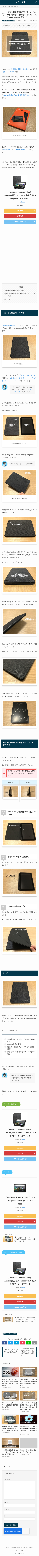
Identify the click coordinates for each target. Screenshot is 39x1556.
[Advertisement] (19, 257)
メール (6, 1509)
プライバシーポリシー (27, 1547)
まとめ (8, 299)
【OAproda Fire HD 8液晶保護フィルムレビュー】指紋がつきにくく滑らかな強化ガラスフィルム (25, 1319)
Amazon (20, 210)
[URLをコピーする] (34, 1342)
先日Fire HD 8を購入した (20, 69)
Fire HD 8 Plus (20, 150)
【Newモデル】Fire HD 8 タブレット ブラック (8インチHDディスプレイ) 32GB (20, 1201)
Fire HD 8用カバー (9, 325)
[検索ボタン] (36, 2)
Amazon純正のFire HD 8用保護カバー (16, 95)
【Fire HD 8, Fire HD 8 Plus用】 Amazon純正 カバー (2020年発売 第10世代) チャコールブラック (20, 195)
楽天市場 (20, 216)
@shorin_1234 (8, 72)
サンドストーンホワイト (18, 378)
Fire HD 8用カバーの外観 (15, 290)
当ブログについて (15, 1547)
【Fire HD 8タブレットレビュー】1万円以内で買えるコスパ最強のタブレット (24, 1239)
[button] (4, 1342)
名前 (6, 1502)
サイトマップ (19, 1550)
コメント (7, 1479)
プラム (15, 381)
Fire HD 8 (6, 150)
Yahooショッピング (20, 221)
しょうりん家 (20, 2)
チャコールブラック (28, 375)
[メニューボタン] (2, 2)
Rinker (23, 202)
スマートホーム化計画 (9, 20)
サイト (6, 1516)
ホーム (7, 1547)
